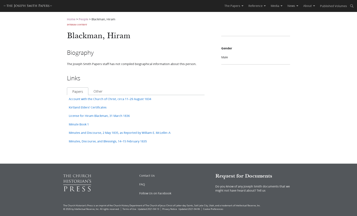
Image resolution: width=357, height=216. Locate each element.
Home (71, 19)
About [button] (307, 6)
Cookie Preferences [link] (213, 209)
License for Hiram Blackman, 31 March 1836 (99, 115)
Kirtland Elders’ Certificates (88, 107)
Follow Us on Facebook (155, 193)
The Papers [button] (232, 6)
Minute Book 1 (79, 124)
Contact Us (147, 176)
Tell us (261, 190)
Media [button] (275, 6)
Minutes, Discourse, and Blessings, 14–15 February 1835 (108, 141)
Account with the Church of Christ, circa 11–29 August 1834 (110, 99)
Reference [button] (255, 6)
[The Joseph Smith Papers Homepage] (28, 6)
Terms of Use (129, 209)
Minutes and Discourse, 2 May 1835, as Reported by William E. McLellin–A (120, 132)
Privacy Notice (169, 209)
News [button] (291, 6)
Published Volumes (333, 6)
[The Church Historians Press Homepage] (77, 190)
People (83, 19)
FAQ (142, 184)
